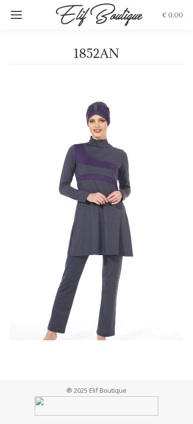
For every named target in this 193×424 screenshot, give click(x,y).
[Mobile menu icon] (16, 14)
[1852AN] (96, 219)
